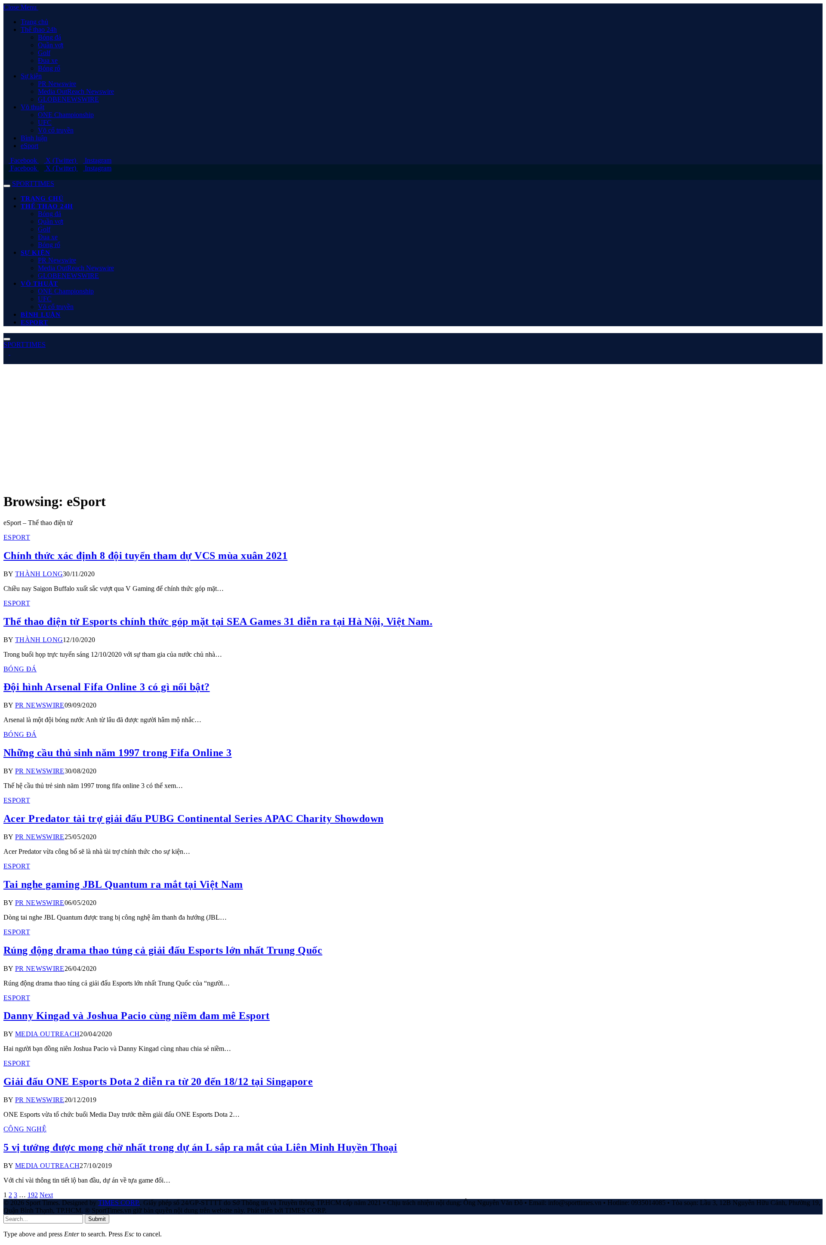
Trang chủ (34, 21)
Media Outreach (47, 1034)
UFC (45, 122)
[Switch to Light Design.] (12, 352)
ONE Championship (66, 114)
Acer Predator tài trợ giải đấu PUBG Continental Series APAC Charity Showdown (193, 818)
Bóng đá (49, 37)
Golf (44, 52)
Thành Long (39, 574)
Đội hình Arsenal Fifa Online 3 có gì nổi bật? (106, 686)
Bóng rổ (49, 68)
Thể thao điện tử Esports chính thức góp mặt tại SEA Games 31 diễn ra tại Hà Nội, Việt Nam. (217, 621)
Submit (97, 1219)
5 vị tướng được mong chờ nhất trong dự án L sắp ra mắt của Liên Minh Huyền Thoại (200, 1147)
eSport (29, 145)
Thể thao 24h (39, 29)
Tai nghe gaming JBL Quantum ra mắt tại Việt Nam (123, 884)
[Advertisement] (261, 424)
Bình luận (34, 138)
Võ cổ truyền (56, 130)
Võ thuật (32, 107)
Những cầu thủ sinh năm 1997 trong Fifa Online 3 (117, 752)
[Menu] (6, 186)
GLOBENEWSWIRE (68, 99)
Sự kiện (31, 76)
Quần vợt (50, 45)
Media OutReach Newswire (76, 91)
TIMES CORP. (119, 1202)
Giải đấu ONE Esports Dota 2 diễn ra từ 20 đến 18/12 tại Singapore (158, 1081)
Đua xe (48, 60)
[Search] (6, 175)
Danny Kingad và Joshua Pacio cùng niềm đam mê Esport (136, 1015)
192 (33, 1195)
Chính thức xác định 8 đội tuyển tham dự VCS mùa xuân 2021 (145, 555)
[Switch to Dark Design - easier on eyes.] (6, 352)
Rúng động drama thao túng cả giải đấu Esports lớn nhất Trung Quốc (162, 950)
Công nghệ (24, 1129)
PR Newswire (57, 83)
